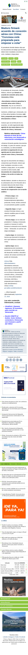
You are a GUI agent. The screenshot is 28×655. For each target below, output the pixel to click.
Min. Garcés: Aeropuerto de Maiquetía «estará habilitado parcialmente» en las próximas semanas (13, 430)
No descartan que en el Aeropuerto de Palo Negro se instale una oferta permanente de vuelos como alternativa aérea (14, 476)
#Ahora (6, 261)
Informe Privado (7, 9)
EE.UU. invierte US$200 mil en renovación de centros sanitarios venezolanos (13, 489)
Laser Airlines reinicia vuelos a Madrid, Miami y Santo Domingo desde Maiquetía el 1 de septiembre (14, 552)
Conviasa (19, 114)
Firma (19, 61)
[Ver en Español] (26, 1)
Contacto (22, 9)
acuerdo (11, 58)
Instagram (10, 351)
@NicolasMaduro (9, 263)
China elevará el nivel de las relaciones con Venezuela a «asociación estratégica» (15, 136)
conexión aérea (5, 61)
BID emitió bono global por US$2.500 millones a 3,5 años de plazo (12, 538)
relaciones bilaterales (17, 64)
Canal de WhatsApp (18, 349)
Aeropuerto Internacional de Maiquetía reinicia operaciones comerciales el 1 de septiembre (13, 416)
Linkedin (5, 637)
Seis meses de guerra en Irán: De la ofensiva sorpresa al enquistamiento (14, 402)
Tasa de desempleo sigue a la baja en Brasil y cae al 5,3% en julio (14, 532)
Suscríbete (16, 9)
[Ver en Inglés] (25, 1)
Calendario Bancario (6, 609)
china (16, 58)
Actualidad (4, 58)
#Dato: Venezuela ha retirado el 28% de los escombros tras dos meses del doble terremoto (14, 437)
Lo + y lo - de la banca (7, 605)
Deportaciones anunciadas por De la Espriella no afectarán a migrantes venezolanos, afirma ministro (12, 423)
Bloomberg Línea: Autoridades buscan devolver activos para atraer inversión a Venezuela (12, 544)
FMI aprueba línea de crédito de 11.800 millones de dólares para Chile (12, 558)
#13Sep (10, 286)
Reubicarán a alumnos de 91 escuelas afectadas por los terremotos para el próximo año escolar (14, 409)
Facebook (20, 351)
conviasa (13, 61)
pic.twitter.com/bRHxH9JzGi (13, 288)
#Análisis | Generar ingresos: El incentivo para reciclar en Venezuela (13, 309)
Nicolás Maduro (6, 64)
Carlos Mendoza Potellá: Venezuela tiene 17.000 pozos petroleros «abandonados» (13, 495)
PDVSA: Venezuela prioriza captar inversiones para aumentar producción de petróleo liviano (13, 483)
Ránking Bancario (5, 598)
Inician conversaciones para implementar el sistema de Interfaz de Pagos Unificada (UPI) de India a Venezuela (14, 469)
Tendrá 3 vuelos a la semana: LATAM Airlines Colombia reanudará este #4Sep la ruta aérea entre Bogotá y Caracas (14, 526)
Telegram (4, 351)
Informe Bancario (5, 602)
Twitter (15, 351)
